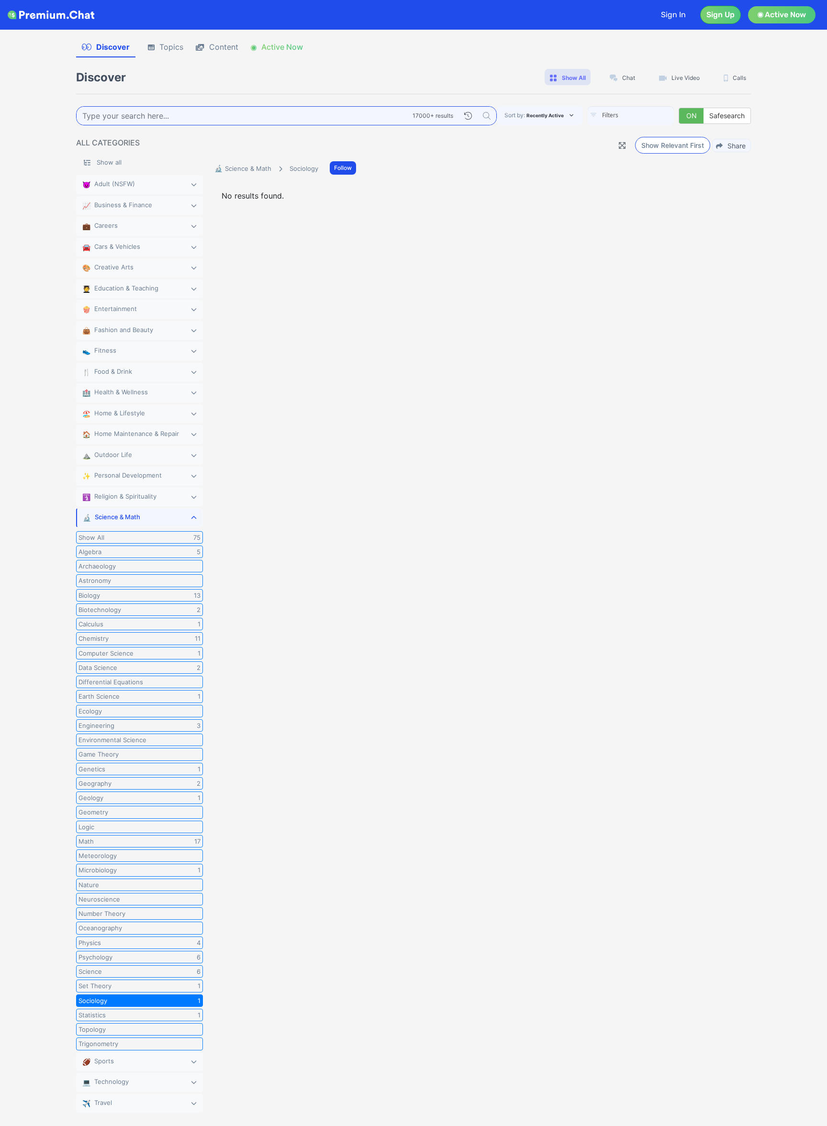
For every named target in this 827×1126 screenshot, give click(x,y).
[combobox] (631, 115)
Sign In (673, 14)
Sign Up (720, 14)
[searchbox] (645, 115)
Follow (343, 167)
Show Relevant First (672, 145)
